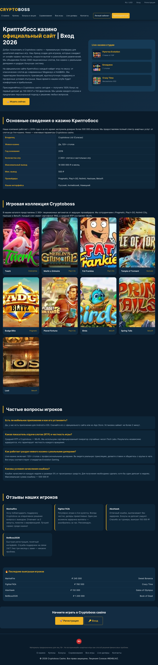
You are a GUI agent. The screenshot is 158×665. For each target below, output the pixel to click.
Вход (138, 2)
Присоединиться (120, 16)
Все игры (59, 16)
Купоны (15, 16)
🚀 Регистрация (69, 620)
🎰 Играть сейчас (16, 101)
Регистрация (149, 2)
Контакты (84, 16)
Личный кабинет (102, 16)
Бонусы (62, 653)
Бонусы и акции (29, 16)
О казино (5, 16)
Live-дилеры (71, 16)
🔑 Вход (93, 620)
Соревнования (45, 16)
